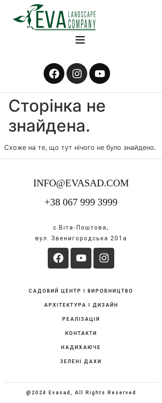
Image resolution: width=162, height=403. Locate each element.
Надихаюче (81, 347)
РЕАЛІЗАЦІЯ (81, 319)
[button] (80, 40)
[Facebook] (54, 73)
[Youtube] (99, 73)
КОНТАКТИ (81, 333)
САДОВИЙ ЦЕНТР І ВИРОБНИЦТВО (81, 291)
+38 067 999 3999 (81, 202)
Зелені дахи (81, 361)
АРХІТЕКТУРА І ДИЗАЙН (81, 305)
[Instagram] (76, 73)
